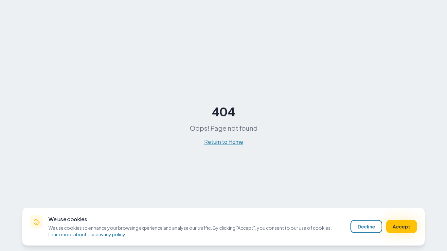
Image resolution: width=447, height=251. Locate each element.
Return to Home (223, 141)
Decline (366, 226)
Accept (401, 226)
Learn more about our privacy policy (86, 234)
